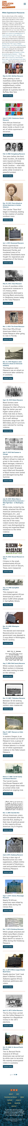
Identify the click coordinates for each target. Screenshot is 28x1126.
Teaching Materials (10, 1097)
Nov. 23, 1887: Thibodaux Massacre (14, 698)
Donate (18, 1100)
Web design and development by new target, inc (14, 1119)
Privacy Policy (14, 1121)
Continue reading (8, 95)
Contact (14, 1106)
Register (17, 1103)
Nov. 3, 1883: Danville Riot (11, 813)
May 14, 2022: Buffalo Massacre (13, 76)
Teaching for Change (18, 1112)
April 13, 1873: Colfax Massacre (13, 1010)
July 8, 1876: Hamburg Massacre (13, 855)
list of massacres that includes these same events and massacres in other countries (14, 59)
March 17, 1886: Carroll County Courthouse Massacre (12, 777)
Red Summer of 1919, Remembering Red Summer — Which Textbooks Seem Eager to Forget (13, 54)
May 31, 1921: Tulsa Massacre (12, 284)
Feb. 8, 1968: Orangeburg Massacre (14, 154)
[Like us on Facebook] (11, 1090)
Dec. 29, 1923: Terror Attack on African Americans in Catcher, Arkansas (12, 205)
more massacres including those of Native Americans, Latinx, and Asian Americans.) (13, 35)
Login (9, 1103)
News (22, 1097)
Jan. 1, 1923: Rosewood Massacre (13, 243)
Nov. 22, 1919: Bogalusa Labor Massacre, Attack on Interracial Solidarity (12, 363)
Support (10, 1100)
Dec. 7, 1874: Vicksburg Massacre (13, 929)
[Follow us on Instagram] (17, 1090)
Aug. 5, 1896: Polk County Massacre (14, 663)
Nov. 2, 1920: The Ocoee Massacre (13, 326)
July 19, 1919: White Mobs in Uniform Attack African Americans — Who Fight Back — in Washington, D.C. (14, 502)
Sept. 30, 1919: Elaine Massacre (13, 400)
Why (17, 1094)
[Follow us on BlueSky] (14, 1090)
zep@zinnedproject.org (16, 1115)
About (11, 1094)
